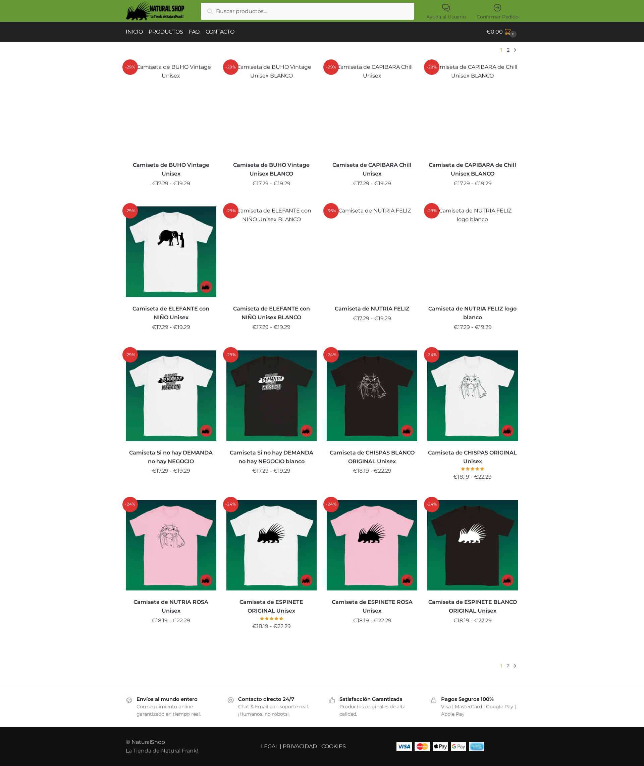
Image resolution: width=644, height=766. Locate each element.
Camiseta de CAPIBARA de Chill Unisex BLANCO (472, 169)
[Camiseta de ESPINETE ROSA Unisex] (372, 545)
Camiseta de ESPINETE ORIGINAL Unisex (271, 606)
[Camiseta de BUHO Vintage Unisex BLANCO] (271, 108)
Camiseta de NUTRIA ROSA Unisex (170, 606)
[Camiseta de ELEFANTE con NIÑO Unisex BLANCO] (271, 251)
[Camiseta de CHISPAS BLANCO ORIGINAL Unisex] (372, 395)
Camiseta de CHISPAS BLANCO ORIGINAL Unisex (372, 457)
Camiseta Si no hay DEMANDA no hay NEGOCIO (171, 457)
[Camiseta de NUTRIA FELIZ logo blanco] (472, 251)
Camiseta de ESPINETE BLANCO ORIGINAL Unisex (472, 606)
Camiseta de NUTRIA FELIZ (372, 308)
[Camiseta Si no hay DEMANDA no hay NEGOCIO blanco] (271, 395)
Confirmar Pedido (498, 17)
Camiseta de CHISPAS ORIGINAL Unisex (472, 457)
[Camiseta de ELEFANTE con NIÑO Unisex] (171, 251)
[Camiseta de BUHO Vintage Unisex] (171, 108)
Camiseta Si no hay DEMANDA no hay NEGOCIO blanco (271, 457)
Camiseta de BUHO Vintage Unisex (171, 169)
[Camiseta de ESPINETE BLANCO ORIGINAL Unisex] (472, 545)
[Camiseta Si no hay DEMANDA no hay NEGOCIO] (171, 395)
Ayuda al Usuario (446, 17)
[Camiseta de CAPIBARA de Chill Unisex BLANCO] (472, 108)
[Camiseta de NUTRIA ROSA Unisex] (171, 545)
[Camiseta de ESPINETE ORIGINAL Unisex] (271, 545)
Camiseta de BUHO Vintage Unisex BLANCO (271, 169)
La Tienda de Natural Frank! (162, 751)
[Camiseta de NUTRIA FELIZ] (372, 251)
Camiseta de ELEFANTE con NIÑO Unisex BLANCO (271, 313)
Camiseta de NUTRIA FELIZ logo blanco (472, 313)
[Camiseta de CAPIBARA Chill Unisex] (372, 108)
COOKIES (333, 746)
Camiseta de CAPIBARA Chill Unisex (372, 169)
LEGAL (269, 746)
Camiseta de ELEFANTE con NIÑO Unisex (170, 313)
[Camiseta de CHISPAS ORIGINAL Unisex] (472, 395)
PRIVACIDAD (300, 746)
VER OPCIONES (171, 199)
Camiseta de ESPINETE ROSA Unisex (372, 606)
